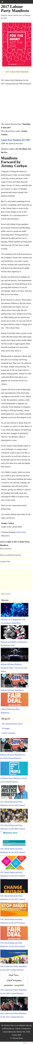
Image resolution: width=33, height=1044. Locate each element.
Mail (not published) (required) (10, 555)
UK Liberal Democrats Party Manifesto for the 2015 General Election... (12, 875)
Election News (18, 1038)
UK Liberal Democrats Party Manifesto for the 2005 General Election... (12, 828)
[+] (9, 1)
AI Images (6, 728)
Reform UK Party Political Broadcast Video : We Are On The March (14, 667)
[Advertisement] (16, 103)
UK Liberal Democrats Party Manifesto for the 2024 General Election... (12, 946)
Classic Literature (8, 733)
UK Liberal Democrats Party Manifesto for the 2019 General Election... (12, 922)
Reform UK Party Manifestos (12, 690)
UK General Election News (12, 724)
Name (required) (5, 548)
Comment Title (5, 561)
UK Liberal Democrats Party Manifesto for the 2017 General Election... (12, 899)
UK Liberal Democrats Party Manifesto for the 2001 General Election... (12, 805)
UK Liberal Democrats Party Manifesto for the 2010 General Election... (12, 852)
